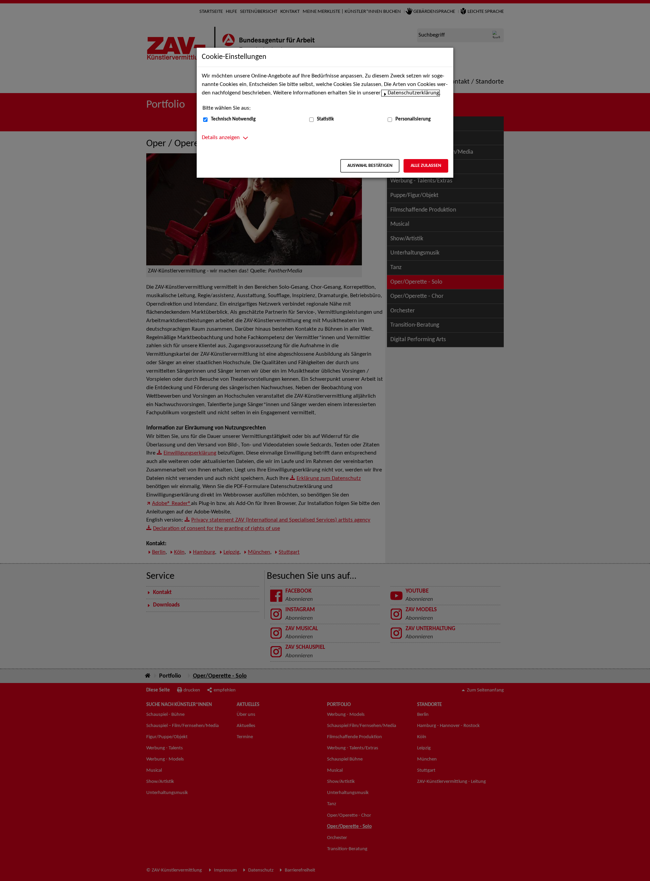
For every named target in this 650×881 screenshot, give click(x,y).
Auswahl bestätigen (369, 165)
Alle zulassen (426, 165)
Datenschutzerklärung (413, 93)
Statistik (325, 119)
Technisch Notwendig (233, 119)
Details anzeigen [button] (221, 137)
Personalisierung (413, 119)
